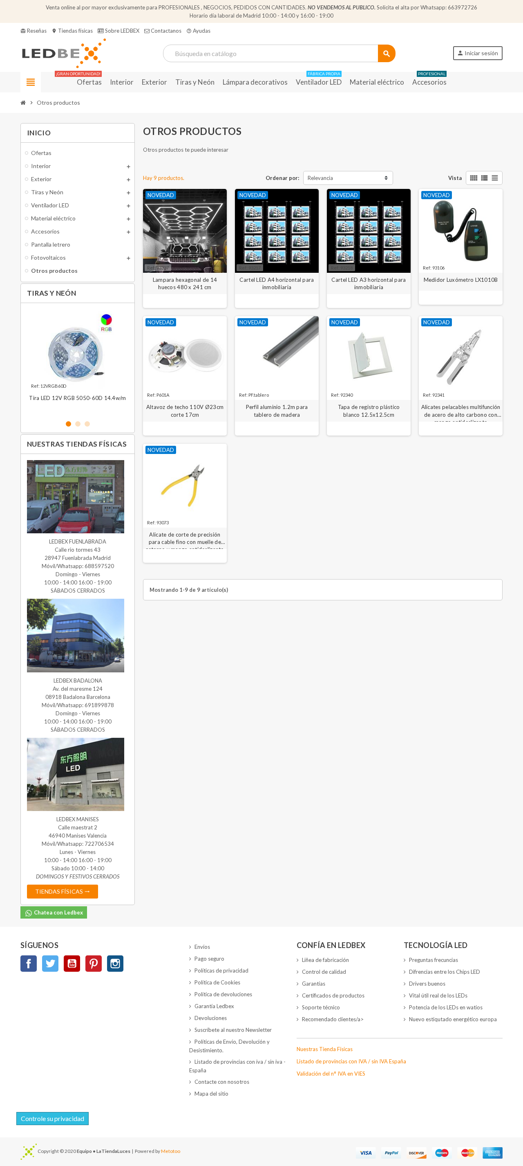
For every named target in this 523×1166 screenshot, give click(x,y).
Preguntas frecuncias (433, 960)
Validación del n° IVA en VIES (331, 1073)
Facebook (28, 963)
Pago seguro (209, 958)
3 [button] (87, 424)
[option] (77, 361)
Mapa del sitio (211, 1093)
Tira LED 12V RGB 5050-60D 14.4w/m (77, 398)
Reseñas (33, 30)
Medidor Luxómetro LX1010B (461, 279)
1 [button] (68, 424)
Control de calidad (324, 971)
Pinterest (93, 963)
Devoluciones (210, 1018)
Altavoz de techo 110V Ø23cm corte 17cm (185, 411)
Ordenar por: (282, 178)
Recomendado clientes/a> (333, 1019)
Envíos (202, 947)
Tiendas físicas (72, 30)
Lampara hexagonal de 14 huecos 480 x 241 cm (185, 283)
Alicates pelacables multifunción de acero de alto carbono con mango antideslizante (461, 411)
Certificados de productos (333, 995)
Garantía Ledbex (214, 1006)
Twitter (50, 963)
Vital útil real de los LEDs (438, 995)
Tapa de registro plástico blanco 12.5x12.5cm (369, 411)
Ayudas (198, 30)
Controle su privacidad (52, 1118)
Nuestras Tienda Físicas (325, 1049)
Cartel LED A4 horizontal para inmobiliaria (276, 283)
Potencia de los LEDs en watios (446, 1007)
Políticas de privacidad (221, 970)
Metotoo (170, 1151)
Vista (455, 178)
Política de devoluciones (223, 994)
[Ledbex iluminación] (63, 52)
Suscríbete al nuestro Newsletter (233, 1030)
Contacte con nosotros (221, 1081)
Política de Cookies (217, 982)
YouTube (72, 963)
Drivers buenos (427, 983)
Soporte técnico (321, 1007)
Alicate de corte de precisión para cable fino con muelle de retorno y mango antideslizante (185, 538)
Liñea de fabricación (325, 960)
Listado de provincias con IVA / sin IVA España (351, 1061)
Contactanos (165, 30)
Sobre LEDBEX (121, 30)
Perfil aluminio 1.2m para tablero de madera (277, 411)
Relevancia (320, 178)
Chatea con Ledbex (58, 912)
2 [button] (77, 424)
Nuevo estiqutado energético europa (453, 1019)
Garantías (313, 983)
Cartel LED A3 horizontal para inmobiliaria (368, 283)
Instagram (115, 963)
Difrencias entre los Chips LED (444, 971)
